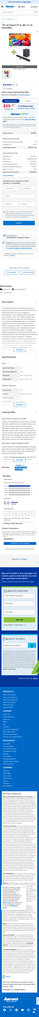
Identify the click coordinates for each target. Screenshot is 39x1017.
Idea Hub (6, 754)
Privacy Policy (23, 215)
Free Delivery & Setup (9, 751)
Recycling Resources (9, 759)
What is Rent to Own (9, 732)
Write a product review (20, 467)
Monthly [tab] (28, 101)
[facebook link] (4, 1010)
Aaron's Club (7, 714)
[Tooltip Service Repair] (25, 289)
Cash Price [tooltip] (6, 161)
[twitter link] (10, 1010)
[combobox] (19, 12)
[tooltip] (11, 172)
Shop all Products (8, 707)
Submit (19, 223)
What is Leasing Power (10, 734)
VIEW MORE (19, 349)
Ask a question (18, 469)
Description (8, 302)
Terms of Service (8, 624)
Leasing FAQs (9, 412)
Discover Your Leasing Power (12, 737)
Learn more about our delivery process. (20, 248)
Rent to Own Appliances (10, 700)
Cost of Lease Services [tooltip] (9, 164)
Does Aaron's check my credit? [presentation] (14, 419)
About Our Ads (7, 778)
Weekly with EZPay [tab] (11, 101)
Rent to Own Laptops (9, 702)
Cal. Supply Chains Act (10, 749)
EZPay (5, 722)
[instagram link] (28, 1010)
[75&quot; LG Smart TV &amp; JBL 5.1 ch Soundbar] (6, 73)
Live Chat (6, 727)
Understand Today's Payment (26, 108)
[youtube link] (22, 1010)
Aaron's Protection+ (9, 717)
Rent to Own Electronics (10, 697)
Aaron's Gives (7, 776)
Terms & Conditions (8, 175)
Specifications (9, 357)
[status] (19, 577)
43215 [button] (13, 255)
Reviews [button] (14, 467)
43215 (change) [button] (25, 95)
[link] (10, 85)
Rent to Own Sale (8, 705)
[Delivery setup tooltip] (9, 289)
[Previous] (2, 562)
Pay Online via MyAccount (11, 729)
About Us (6, 771)
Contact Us (6, 719)
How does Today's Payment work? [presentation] (15, 443)
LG (3, 22)
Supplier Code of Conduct (11, 761)
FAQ (4, 724)
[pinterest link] (16, 1010)
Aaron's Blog (6, 773)
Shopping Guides (8, 746)
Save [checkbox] (37, 31)
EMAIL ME (19, 620)
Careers (5, 781)
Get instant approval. (19, 2)
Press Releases (7, 786)
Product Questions (10, 528)
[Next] (37, 562)
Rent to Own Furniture (9, 695)
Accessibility (6, 744)
